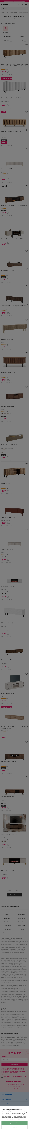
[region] (14, 1118)
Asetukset (14, 1127)
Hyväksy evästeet (14, 1123)
